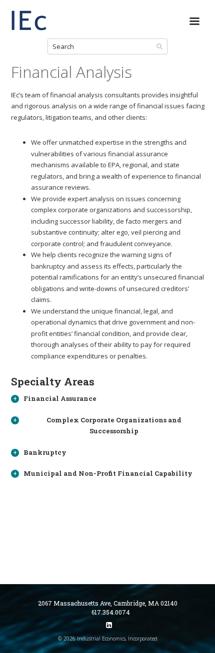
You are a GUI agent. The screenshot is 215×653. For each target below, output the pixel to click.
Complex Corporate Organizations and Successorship (114, 425)
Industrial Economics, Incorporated (29, 25)
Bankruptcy (45, 452)
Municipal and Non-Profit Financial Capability (108, 473)
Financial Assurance (60, 398)
